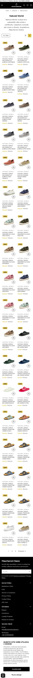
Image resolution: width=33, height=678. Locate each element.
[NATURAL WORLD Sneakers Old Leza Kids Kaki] (24, 221)
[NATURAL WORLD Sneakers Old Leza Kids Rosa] (9, 277)
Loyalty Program (7, 616)
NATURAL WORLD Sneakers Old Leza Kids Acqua (8, 234)
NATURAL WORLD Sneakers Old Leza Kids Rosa (8, 290)
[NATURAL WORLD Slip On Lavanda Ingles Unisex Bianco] (9, 192)
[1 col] (25, 35)
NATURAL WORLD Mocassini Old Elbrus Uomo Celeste (23, 89)
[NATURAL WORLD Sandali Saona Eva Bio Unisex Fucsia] (24, 389)
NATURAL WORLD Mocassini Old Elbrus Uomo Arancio (7, 176)
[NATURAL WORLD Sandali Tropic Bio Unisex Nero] (24, 473)
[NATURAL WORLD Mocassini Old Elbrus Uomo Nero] (9, 76)
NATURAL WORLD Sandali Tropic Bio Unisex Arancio (24, 429)
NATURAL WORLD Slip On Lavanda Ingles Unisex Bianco (7, 205)
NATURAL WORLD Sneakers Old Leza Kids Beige (8, 262)
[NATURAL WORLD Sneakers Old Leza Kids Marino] (24, 192)
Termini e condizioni (19, 576)
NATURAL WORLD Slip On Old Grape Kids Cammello (23, 541)
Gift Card (5, 602)
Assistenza (5, 613)
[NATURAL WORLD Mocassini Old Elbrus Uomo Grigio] (9, 135)
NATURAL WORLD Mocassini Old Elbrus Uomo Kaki (23, 60)
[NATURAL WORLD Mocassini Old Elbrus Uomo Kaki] (24, 48)
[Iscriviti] (29, 571)
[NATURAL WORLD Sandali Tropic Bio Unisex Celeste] (9, 473)
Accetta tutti (16, 669)
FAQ (3, 589)
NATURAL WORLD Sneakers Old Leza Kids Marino (24, 204)
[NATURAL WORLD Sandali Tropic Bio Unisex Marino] (24, 500)
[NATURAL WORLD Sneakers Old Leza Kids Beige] (9, 249)
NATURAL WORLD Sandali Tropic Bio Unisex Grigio (24, 457)
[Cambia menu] (2, 5)
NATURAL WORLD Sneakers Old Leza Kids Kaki (24, 234)
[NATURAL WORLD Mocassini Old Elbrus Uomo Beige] (9, 48)
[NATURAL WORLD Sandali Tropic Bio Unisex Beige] (9, 445)
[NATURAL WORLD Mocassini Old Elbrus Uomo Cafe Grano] (24, 105)
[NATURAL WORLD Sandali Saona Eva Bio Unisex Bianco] (9, 389)
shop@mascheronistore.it (10, 629)
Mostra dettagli (16, 675)
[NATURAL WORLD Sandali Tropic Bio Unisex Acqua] (9, 417)
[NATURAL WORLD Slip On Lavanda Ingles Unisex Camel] (24, 163)
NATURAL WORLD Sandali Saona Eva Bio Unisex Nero (24, 345)
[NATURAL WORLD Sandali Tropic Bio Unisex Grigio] (24, 445)
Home (7, 10)
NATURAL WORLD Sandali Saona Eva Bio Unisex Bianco (8, 401)
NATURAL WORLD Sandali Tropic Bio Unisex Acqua (8, 429)
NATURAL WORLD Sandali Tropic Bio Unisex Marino (24, 513)
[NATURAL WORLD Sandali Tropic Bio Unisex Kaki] (9, 500)
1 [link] (8, 551)
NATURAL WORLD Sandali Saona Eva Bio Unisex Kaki (8, 373)
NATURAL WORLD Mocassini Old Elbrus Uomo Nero (8, 88)
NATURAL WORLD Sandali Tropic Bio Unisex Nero (24, 485)
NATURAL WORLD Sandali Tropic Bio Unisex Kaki (8, 513)
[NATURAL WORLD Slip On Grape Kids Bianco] (9, 528)
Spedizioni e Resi (7, 586)
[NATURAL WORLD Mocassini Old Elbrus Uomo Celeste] (24, 76)
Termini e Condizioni (8, 592)
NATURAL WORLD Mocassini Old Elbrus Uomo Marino (7, 119)
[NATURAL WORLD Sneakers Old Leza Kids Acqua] (9, 221)
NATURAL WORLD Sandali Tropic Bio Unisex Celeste (8, 485)
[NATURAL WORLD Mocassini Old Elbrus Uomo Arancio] (9, 163)
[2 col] (29, 35)
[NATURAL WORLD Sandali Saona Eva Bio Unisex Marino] (24, 361)
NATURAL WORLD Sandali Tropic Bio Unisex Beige (8, 457)
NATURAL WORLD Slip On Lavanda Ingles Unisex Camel (23, 176)
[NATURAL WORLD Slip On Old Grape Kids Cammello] (24, 528)
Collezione (14, 10)
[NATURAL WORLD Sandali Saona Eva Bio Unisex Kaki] (9, 361)
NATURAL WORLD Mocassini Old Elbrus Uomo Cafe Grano (24, 119)
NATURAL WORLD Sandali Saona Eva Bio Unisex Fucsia (24, 401)
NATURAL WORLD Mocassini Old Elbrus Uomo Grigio (8, 147)
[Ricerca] (24, 5)
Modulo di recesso (8, 619)
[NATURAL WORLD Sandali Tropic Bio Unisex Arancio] (24, 417)
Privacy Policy (6, 596)
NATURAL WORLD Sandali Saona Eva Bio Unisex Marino (24, 373)
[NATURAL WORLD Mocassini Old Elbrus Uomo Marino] (9, 105)
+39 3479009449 (7, 635)
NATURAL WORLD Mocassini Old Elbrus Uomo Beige (8, 60)
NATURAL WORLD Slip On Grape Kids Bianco (8, 541)
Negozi (4, 610)
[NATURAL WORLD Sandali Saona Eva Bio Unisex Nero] (24, 333)
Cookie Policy (6, 599)
